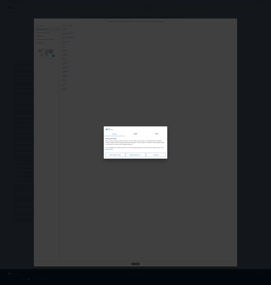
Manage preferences (135, 154)
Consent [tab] (114, 134)
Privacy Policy (109, 149)
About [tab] (156, 133)
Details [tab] (135, 133)
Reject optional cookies (115, 154)
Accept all (155, 154)
